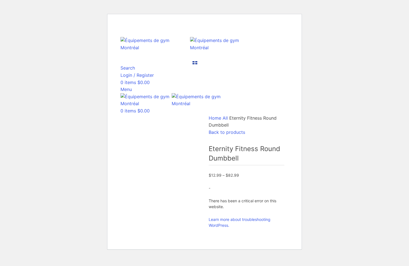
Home (216, 118)
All (226, 118)
